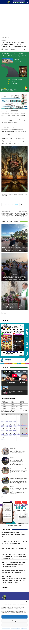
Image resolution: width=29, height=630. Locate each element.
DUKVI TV (6, 49)
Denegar (14, 621)
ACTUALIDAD (13, 448)
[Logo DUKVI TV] (8, 2)
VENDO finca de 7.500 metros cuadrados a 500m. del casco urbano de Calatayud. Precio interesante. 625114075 (13, 556)
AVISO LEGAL (24, 628)
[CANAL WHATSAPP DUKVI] (14, 512)
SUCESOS (12, 457)
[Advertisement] (14, 20)
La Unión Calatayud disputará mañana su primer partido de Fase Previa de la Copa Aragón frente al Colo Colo (21, 215)
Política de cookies (6, 628)
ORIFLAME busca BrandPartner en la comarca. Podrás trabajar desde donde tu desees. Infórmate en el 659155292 (14, 564)
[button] (27, 602)
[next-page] (5, 313)
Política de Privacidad (15, 628)
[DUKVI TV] (2, 49)
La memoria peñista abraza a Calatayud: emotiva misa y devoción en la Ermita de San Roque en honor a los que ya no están (14, 277)
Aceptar (14, 617)
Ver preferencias (14, 625)
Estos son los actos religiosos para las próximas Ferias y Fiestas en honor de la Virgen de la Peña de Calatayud (7, 215)
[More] (21, 204)
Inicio (2, 37)
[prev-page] (2, 313)
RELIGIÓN (7, 37)
